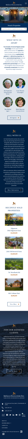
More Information (13, 190)
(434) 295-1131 (8, 407)
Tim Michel (8, 109)
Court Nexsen (20, 91)
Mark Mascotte (20, 109)
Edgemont (14, 228)
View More (13, 304)
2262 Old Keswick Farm (14, 251)
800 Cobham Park (14, 293)
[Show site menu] (26, 3)
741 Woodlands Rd (14, 272)
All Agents (13, 118)
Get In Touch (13, 371)
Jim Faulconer (8, 91)
